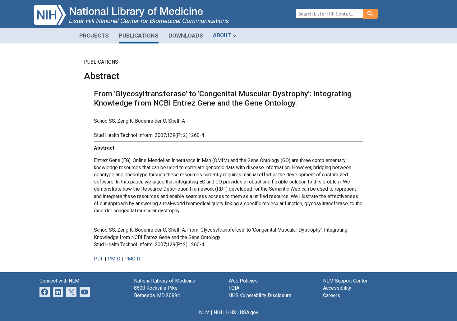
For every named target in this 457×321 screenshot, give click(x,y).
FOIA (233, 288)
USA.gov (249, 312)
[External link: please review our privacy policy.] (58, 292)
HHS (231, 312)
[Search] (370, 14)
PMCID (132, 259)
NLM (204, 312)
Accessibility (337, 288)
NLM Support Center (345, 281)
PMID (114, 259)
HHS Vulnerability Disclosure (259, 295)
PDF (99, 259)
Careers (331, 295)
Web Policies (243, 281)
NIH (218, 312)
